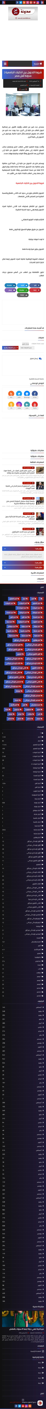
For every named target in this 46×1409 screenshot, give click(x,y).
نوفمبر (22, 1043)
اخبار (24, 598)
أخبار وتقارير (36, 640)
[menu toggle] (42, 2)
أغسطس (22, 1007)
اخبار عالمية (11, 631)
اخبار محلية (12, 635)
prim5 (20, 718)
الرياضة (18, 691)
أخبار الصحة (10, 612)
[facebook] (17, 2)
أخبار (32, 598)
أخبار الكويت (36, 621)
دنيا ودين (17, 709)
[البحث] (3, 2)
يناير (22, 1035)
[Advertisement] (23, 43)
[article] (23, 307)
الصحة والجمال (35, 704)
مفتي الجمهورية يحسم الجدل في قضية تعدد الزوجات (20, 487)
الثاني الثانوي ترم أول (15, 677)
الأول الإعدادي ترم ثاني (33, 649)
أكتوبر (22, 1047)
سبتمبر (22, 1051)
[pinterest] (34, 2)
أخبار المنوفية (22, 621)
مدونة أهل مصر (15, 1402)
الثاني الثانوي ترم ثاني (33, 681)
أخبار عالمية (24, 631)
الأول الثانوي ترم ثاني (33, 654)
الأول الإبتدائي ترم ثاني (33, 644)
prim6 (10, 718)
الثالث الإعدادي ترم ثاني (13, 663)
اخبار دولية (25, 626)
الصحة (17, 700)
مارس (22, 1027)
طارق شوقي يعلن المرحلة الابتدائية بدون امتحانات (20, 517)
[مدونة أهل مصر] (23, 13)
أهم (24, 704)
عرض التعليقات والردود (10, 347)
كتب (39, 714)
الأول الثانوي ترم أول (14, 649)
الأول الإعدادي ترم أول (14, 644)
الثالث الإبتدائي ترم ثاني (13, 658)
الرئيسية (36, 63)
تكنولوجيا (28, 709)
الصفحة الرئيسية (35, 85)
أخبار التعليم (23, 85)
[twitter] (20, 2)
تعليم (38, 709)
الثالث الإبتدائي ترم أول (33, 658)
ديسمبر (22, 1039)
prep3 (38, 718)
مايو (22, 1019)
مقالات (30, 714)
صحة (6, 709)
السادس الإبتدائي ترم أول (32, 695)
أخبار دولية (37, 626)
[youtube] (23, 1405)
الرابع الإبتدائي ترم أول (12, 686)
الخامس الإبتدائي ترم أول (13, 681)
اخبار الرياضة (23, 612)
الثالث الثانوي (36, 667)
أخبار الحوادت (23, 603)
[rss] (24, 2)
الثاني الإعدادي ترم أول (13, 672)
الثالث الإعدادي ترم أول (33, 663)
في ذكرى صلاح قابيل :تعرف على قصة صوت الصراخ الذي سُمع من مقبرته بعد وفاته (19, 471)
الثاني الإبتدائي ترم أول (19, 667)
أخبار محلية (25, 635)
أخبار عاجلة (37, 631)
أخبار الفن (25, 617)
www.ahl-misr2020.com (36, 1333)
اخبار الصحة (36, 617)
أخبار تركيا (10, 621)
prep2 (11, 714)
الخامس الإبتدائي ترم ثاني (32, 686)
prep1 (20, 714)
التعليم (19, 654)
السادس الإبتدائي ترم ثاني (32, 700)
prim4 (29, 718)
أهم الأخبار (14, 704)
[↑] (23, 1399)
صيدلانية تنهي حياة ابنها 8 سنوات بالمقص (26, 1329)
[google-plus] (31, 2)
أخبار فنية (37, 635)
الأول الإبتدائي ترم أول (20, 640)
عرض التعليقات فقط (26, 347)
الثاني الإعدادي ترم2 (34, 677)
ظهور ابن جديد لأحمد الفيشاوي (23, 531)
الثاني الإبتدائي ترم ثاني (33, 672)
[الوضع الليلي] (40, 1403)
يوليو (22, 1011)
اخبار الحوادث (36, 607)
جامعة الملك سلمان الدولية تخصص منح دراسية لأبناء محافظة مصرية (20, 502)
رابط (39, 1362)
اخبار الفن (13, 617)
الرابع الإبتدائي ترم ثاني (33, 691)
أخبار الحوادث (9, 603)
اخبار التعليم (36, 603)
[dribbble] (27, 2)
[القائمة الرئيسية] (5, 64)
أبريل (22, 1023)
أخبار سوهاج (12, 626)
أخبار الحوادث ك (22, 607)
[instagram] (37, 2)
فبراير (22, 1031)
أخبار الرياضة (36, 612)
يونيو (22, 1015)
